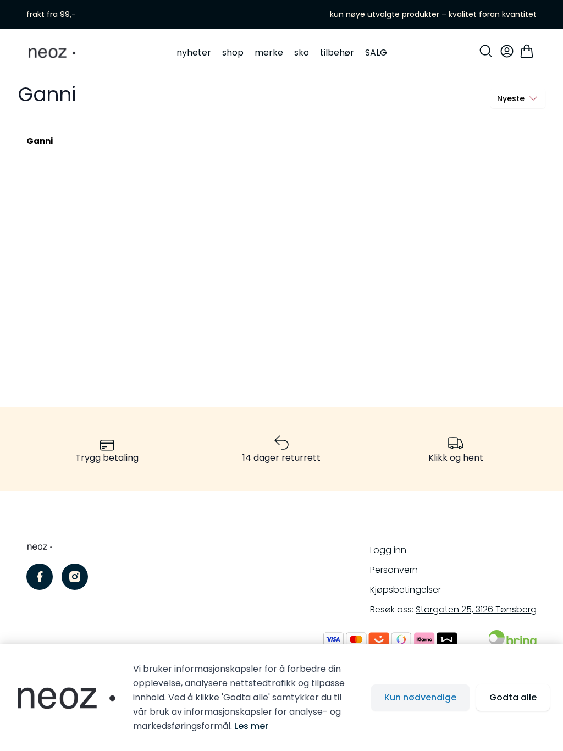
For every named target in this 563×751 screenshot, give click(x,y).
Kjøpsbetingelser (405, 589)
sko (301, 52)
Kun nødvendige (420, 697)
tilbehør (337, 52)
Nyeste (511, 98)
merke (269, 52)
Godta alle (513, 697)
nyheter (193, 52)
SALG (376, 52)
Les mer (251, 726)
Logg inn (388, 550)
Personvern (394, 570)
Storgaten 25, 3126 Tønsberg (476, 609)
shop (233, 52)
